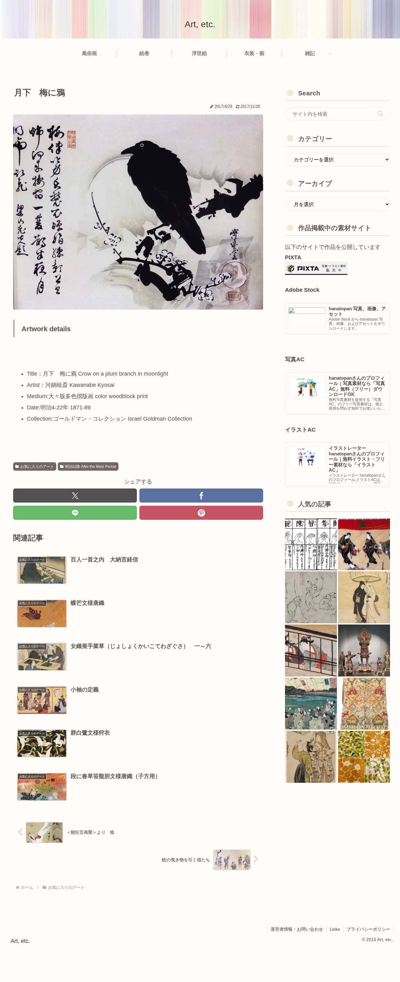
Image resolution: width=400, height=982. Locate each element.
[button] (380, 113)
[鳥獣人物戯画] (311, 597)
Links (335, 929)
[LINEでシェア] (75, 513)
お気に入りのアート (37, 466)
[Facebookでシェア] (201, 495)
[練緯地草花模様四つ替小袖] (364, 757)
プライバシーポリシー (368, 929)
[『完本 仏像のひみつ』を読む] (364, 650)
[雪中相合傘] (364, 597)
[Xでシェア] (75, 495)
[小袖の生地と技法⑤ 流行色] (311, 650)
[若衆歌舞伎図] (364, 544)
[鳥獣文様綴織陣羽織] (364, 704)
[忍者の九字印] (311, 544)
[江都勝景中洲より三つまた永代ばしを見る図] (311, 704)
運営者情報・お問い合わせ (297, 929)
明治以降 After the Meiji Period (90, 466)
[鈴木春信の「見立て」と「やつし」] (311, 757)
